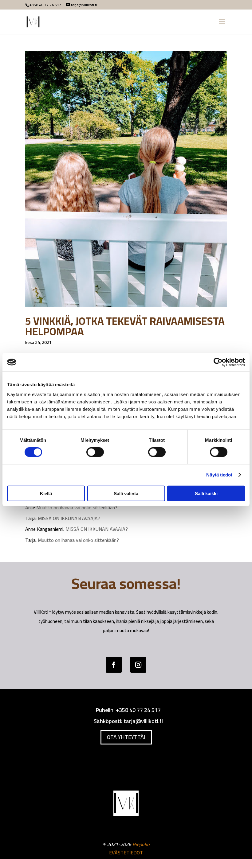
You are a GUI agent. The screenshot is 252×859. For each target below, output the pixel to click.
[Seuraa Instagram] (138, 665)
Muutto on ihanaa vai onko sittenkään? (76, 507)
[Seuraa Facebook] (114, 665)
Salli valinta (126, 493)
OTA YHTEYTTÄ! (126, 737)
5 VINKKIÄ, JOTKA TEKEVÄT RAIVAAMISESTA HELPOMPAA (125, 326)
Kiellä (46, 493)
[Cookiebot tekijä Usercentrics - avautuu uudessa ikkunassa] (218, 362)
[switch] (95, 452)
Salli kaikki (206, 493)
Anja (29, 507)
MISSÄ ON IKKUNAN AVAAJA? (69, 518)
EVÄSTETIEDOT (126, 852)
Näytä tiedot (219, 474)
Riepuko (140, 844)
